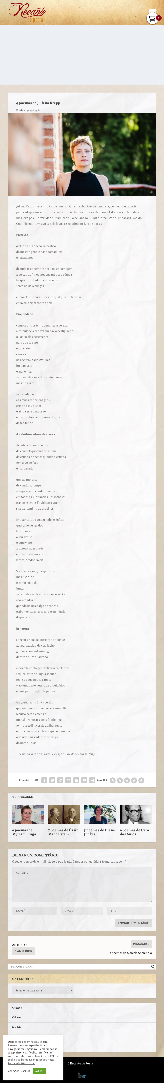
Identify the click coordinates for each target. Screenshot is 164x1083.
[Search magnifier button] (153, 967)
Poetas (20, 110)
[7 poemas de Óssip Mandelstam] (64, 814)
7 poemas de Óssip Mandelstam (63, 832)
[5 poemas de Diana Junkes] (100, 814)
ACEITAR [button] (39, 1071)
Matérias (17, 1027)
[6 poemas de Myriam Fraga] (28, 814)
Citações (17, 1007)
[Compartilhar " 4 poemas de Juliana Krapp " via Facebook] (44, 780)
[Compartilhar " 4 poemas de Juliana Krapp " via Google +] (60, 780)
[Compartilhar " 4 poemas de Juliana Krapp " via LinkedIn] (76, 780)
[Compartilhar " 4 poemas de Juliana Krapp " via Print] (92, 780)
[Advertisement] (82, 55)
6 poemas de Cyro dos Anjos (134, 832)
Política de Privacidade (21, 1063)
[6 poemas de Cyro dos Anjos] (136, 814)
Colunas (16, 1017)
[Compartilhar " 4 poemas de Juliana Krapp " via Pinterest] (68, 780)
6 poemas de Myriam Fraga (24, 832)
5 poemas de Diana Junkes (99, 832)
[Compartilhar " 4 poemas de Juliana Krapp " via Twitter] (52, 780)
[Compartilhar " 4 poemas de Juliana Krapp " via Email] (84, 780)
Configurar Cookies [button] (19, 1070)
